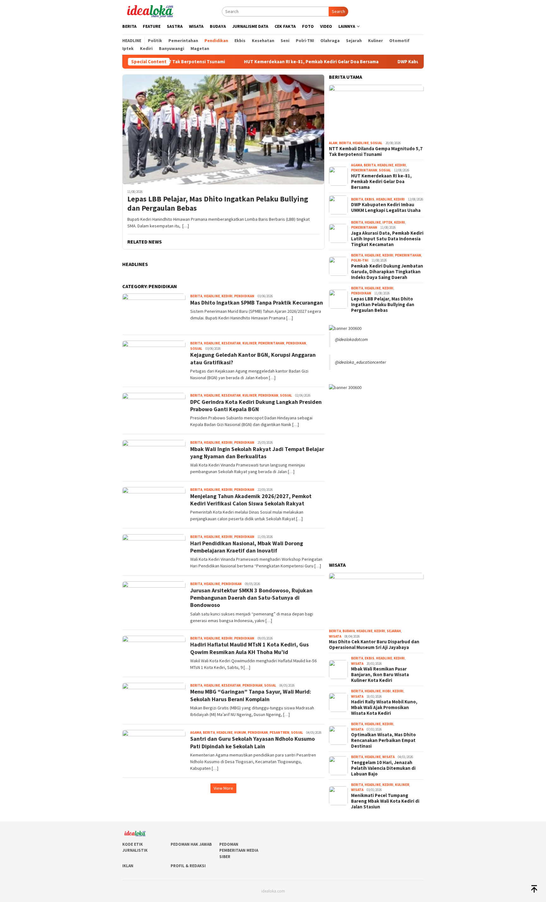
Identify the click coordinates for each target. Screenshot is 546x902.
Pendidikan (244, 296)
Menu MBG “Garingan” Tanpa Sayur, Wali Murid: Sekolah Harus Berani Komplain (250, 695)
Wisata (335, 636)
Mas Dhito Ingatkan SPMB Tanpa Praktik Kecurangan (256, 302)
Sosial (196, 348)
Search (338, 11)
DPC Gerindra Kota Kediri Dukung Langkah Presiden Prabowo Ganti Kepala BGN (256, 405)
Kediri (227, 296)
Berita (196, 296)
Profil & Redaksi (188, 865)
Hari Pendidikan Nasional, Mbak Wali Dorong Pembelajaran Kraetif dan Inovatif (246, 547)
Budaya (349, 631)
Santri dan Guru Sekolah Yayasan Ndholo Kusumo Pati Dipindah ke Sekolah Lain (252, 742)
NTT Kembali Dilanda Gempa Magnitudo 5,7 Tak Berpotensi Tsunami (375, 151)
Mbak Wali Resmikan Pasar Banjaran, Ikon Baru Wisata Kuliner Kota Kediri (380, 674)
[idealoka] (150, 11)
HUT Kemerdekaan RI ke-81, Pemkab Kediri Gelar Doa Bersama (289, 62)
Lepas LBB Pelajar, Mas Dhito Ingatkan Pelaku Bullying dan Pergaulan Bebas (217, 204)
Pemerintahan (271, 343)
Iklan (127, 865)
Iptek (387, 222)
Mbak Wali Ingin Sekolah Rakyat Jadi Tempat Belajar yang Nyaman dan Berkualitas (257, 452)
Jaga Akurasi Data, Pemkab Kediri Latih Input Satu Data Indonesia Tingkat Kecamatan (387, 238)
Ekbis (369, 199)
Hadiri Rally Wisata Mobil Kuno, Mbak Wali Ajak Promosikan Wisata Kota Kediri (384, 707)
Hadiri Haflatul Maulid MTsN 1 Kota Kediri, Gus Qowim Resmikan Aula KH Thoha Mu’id (249, 648)
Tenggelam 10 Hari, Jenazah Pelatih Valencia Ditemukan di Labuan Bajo (383, 768)
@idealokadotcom (351, 339)
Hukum (240, 732)
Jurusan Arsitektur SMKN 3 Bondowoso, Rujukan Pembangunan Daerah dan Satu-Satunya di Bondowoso (251, 598)
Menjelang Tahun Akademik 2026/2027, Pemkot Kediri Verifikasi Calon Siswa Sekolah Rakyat (251, 499)
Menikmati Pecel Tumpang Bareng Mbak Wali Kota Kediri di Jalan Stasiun (385, 801)
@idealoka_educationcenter (360, 362)
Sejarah (394, 631)
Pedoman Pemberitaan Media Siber (238, 850)
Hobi (386, 691)
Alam (333, 143)
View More (223, 788)
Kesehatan (231, 343)
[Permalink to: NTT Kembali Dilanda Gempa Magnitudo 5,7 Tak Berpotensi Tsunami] (376, 112)
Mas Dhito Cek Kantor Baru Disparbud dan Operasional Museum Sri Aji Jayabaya (374, 644)
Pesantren (279, 732)
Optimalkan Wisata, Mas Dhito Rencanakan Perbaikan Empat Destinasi (383, 740)
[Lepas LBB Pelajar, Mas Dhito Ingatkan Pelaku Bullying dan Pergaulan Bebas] (223, 129)
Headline (212, 296)
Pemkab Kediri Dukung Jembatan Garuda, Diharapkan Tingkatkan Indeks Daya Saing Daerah (387, 271)
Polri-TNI (359, 260)
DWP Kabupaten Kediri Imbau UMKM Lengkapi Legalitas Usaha (386, 207)
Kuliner (249, 343)
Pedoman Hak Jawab (191, 844)
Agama (195, 732)
